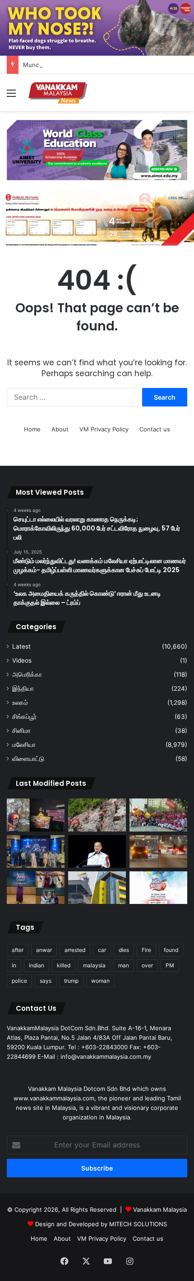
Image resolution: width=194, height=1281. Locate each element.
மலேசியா (24, 744)
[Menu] (11, 96)
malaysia (94, 965)
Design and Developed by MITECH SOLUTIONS (101, 1224)
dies (124, 949)
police (19, 980)
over (147, 965)
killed (63, 965)
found (171, 949)
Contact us (154, 429)
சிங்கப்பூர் (24, 716)
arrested (75, 949)
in (14, 965)
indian (36, 965)
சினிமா (21, 730)
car (102, 949)
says (45, 980)
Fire (146, 949)
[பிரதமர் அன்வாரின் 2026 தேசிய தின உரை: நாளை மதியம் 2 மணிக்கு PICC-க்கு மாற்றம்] (97, 851)
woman (100, 980)
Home (32, 429)
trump (71, 980)
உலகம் (20, 702)
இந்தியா (23, 688)
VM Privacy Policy (104, 429)
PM (170, 965)
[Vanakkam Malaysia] (59, 93)
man (123, 965)
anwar (44, 949)
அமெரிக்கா (27, 674)
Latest (21, 646)
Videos (22, 660)
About (60, 429)
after (17, 949)
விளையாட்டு (28, 758)
